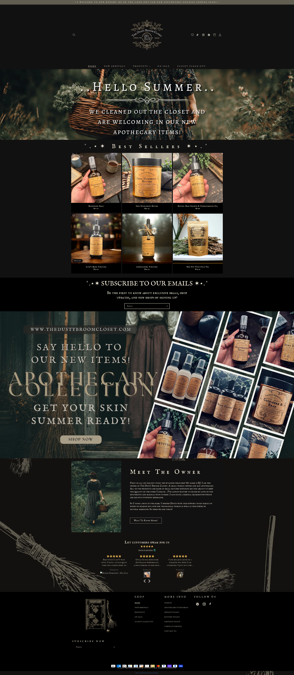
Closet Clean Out (144, 622)
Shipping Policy (172, 622)
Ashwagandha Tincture (146, 267)
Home (137, 603)
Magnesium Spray (96, 206)
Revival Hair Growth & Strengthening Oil (198, 206)
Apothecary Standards (176, 608)
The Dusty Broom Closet (138, 668)
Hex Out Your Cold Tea (198, 267)
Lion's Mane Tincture (96, 267)
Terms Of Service (173, 626)
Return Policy (172, 617)
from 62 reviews (145, 550)
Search (168, 603)
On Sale (139, 617)
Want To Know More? (146, 520)
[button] (74, 35)
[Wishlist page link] (192, 35)
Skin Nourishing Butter (147, 206)
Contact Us (170, 631)
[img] (147, 546)
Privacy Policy (171, 612)
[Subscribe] (167, 306)
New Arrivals (141, 608)
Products (140, 612)
